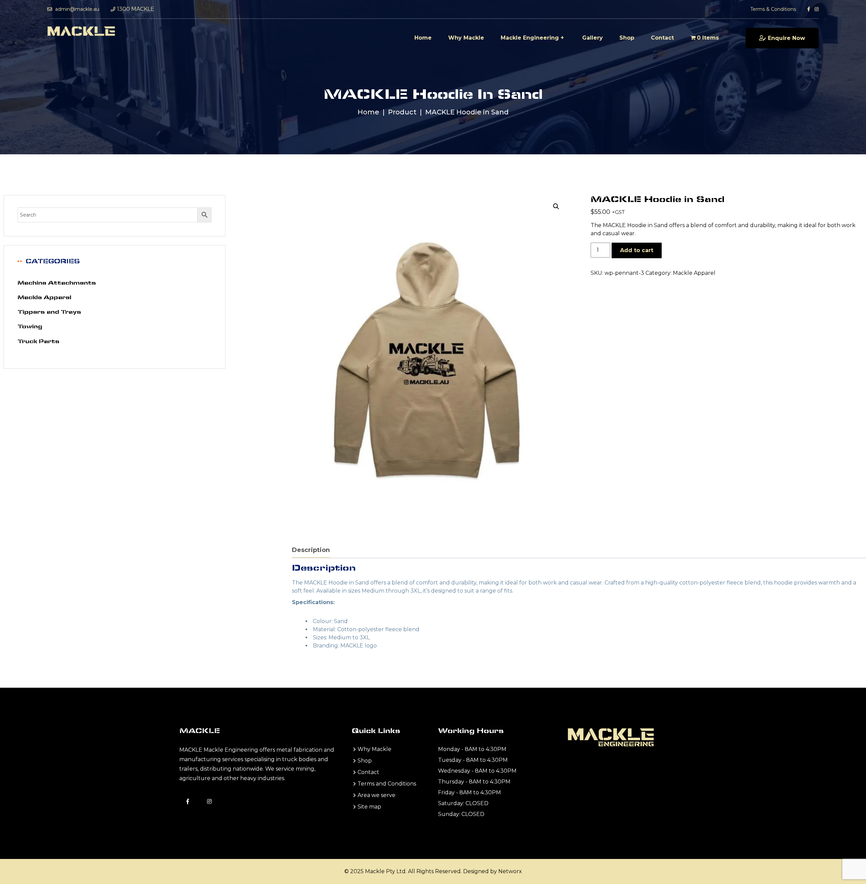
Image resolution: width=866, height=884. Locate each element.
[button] (556, 206)
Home (423, 38)
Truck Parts (39, 341)
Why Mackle (466, 38)
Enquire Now (786, 38)
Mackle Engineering (530, 38)
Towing (30, 327)
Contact (662, 38)
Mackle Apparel (694, 273)
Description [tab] (311, 550)
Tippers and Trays (49, 312)
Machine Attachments (57, 283)
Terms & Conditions (773, 9)
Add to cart (636, 250)
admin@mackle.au (76, 9)
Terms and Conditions (387, 783)
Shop (626, 38)
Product (402, 112)
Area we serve (376, 795)
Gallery (592, 38)
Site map (369, 806)
